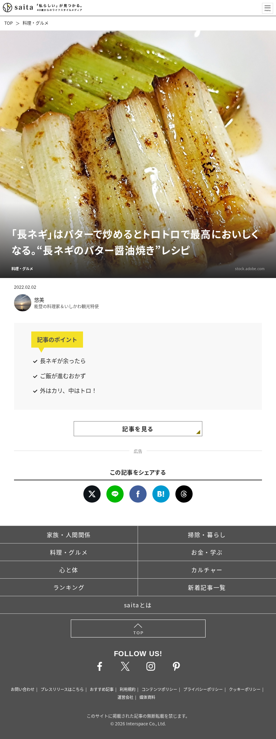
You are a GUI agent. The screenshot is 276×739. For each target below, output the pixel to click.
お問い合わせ (22, 689)
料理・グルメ (36, 23)
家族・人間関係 (69, 534)
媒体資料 (147, 697)
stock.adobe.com (249, 268)
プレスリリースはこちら (62, 689)
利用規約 (127, 689)
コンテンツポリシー (159, 689)
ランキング (69, 587)
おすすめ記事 (102, 689)
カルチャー (207, 569)
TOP (8, 23)
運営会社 (125, 697)
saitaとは (138, 605)
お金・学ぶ (207, 552)
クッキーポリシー (245, 689)
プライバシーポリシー (203, 689)
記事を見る (138, 428)
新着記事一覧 (207, 587)
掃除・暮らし (207, 534)
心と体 (68, 569)
